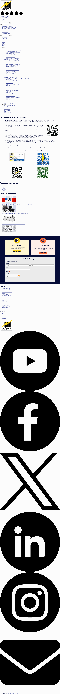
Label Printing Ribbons (6, 33)
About (3, 43)
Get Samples (4, 37)
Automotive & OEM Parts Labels (12, 60)
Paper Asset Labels (10, 53)
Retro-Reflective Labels (10, 96)
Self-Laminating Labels (10, 57)
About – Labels (7, 109)
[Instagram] (30, 632)
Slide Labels (8, 85)
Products (3, 47)
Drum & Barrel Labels (10, 63)
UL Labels (8, 76)
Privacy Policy (33, 273)
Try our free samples (20, 247)
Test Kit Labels (9, 86)
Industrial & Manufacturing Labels (9, 27)
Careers (3, 20)
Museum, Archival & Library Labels (13, 52)
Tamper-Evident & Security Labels (13, 58)
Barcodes (4, 186)
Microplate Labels (9, 83)
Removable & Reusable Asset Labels (13, 56)
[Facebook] (30, 451)
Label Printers (8, 99)
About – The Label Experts (9, 105)
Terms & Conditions (6, 308)
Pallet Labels (8, 92)
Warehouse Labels (7, 89)
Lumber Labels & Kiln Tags (11, 69)
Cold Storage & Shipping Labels (12, 90)
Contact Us (4, 19)
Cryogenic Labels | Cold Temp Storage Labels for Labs (17, 78)
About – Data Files (7, 108)
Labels (3, 188)
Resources (4, 39)
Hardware (4, 31)
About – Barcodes (7, 106)
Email (7, 267)
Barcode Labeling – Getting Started (9, 224)
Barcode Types (5, 233)
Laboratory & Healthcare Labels (8, 28)
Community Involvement (7, 306)
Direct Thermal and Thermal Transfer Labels (11, 213)
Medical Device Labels (10, 82)
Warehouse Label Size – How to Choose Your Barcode (13, 204)
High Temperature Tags (11, 67)
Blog (3, 45)
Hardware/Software (6, 41)
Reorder (3, 42)
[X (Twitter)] (30, 511)
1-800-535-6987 (3, 17)
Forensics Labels (9, 79)
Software (4, 189)
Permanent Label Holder (11, 71)
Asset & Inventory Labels (7, 26)
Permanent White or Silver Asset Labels (14, 54)
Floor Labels (8, 91)
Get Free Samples (3, 235)
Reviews (3, 44)
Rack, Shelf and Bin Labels (11, 93)
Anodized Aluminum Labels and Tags (13, 50)
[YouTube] (30, 390)
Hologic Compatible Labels (11, 80)
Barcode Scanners (9, 100)
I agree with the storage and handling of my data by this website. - (21, 273)
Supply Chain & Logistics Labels (12, 74)
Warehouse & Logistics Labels (8, 29)
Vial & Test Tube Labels (10, 87)
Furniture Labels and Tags (11, 66)
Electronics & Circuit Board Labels (13, 64)
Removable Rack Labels (11, 95)
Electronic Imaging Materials (13, 693)
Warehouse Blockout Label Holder (13, 97)
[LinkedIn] (30, 571)
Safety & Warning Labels (11, 72)
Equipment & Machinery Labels (12, 65)
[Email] (30, 692)
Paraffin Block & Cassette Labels (12, 84)
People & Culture (5, 305)
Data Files (4, 187)
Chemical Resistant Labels (11, 51)
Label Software (5, 32)
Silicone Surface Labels (10, 73)
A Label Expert (40, 248)
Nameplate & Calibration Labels (12, 70)
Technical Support (7, 112)
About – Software (7, 110)
